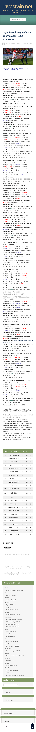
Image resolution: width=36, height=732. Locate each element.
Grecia (7, 612)
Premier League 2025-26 (14, 619)
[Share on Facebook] (13, 558)
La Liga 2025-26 (11, 660)
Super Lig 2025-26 (12, 670)
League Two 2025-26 (12, 626)
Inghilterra (8, 617)
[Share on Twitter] (10, 558)
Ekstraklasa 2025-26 (12, 646)
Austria (7, 588)
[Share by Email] (22, 558)
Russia (7, 653)
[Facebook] (20, 2)
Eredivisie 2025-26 (12, 641)
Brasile (7, 597)
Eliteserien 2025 (11, 636)
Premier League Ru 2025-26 (15, 656)
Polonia (7, 643)
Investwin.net (17, 6)
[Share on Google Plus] (16, 558)
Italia (6, 629)
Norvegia (7, 634)
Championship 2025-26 (13, 622)
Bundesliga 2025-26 (12, 609)
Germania (8, 607)
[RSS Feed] (16, 2)
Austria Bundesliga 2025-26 (14, 590)
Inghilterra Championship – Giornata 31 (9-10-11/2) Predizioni (17, 574)
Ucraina (7, 672)
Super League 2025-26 (13, 614)
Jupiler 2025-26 (11, 595)
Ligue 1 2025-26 (11, 605)
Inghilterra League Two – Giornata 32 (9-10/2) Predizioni (18, 568)
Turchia (7, 668)
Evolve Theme (25, 728)
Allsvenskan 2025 (11, 665)
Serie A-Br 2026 (11, 600)
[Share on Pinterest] (19, 558)
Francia (7, 602)
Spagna (7, 658)
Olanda (7, 639)
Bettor (30, 43)
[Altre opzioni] (25, 558)
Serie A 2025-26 (11, 631)
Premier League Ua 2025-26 (15, 675)
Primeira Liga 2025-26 (13, 651)
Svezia (7, 663)
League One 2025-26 (12, 624)
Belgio (7, 593)
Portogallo (8, 648)
